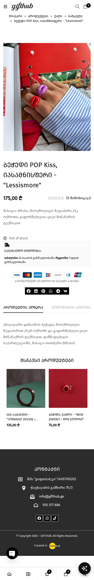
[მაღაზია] (28, 574)
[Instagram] (47, 518)
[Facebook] (39, 518)
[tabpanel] (47, 334)
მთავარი (15, 16)
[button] (28, 291)
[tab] (23, 307)
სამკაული (75, 16)
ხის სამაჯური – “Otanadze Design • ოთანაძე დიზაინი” (21, 419)
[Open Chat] (84, 568)
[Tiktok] (54, 518)
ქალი (58, 16)
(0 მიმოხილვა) (78, 198)
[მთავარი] (9, 574)
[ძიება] (77, 6)
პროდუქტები (38, 16)
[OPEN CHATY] (12, 553)
